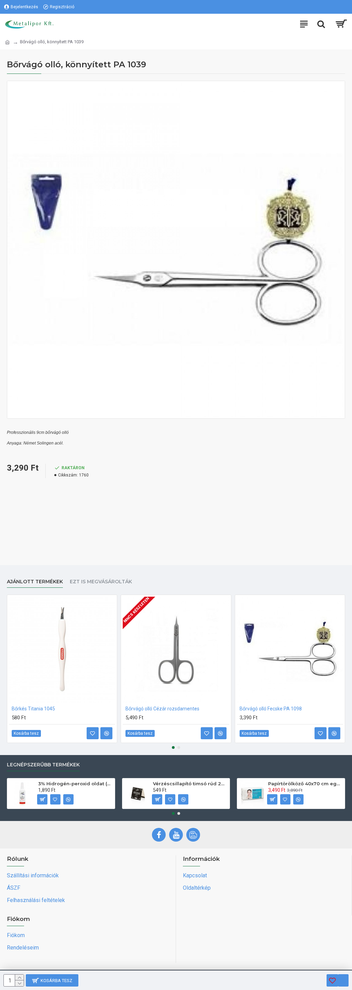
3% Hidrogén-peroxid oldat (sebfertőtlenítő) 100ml (75, 783)
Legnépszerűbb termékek (43, 765)
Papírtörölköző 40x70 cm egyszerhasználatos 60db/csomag (305, 783)
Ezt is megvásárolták (101, 582)
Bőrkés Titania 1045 (33, 708)
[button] (173, 747)
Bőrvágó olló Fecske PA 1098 (271, 708)
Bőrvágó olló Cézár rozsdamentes (162, 708)
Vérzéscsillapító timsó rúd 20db (190, 783)
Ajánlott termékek (35, 582)
